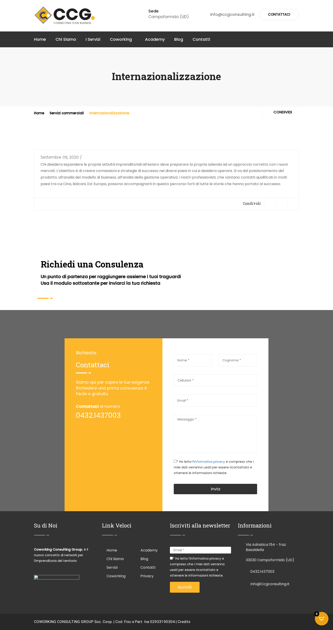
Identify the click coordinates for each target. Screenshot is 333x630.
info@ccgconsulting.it (232, 14)
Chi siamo (115, 558)
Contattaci (279, 14)
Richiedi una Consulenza (92, 264)
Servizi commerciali (67, 113)
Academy (155, 39)
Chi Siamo (66, 39)
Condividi (282, 112)
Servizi (112, 567)
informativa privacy (210, 461)
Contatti (201, 39)
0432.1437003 (262, 571)
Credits (184, 621)
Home (40, 39)
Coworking (121, 39)
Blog (178, 39)
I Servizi (93, 39)
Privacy (147, 576)
